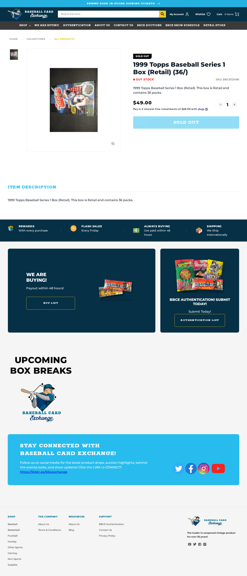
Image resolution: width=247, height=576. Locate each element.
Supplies (12, 564)
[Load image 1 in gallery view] (14, 54)
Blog (71, 529)
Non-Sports (14, 558)
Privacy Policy (107, 535)
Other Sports (15, 547)
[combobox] (112, 14)
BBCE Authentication (111, 524)
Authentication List (199, 320)
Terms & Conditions (49, 529)
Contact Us (105, 529)
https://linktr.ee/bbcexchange (43, 472)
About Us (43, 524)
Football (12, 535)
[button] (24, 25)
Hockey (12, 541)
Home (14, 38)
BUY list (50, 303)
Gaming (12, 553)
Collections (36, 38)
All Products (64, 38)
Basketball (14, 529)
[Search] (162, 14)
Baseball (12, 524)
